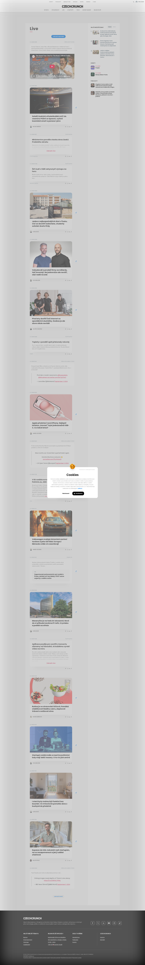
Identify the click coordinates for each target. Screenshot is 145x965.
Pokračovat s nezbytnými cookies (87, 469)
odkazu (80, 488)
